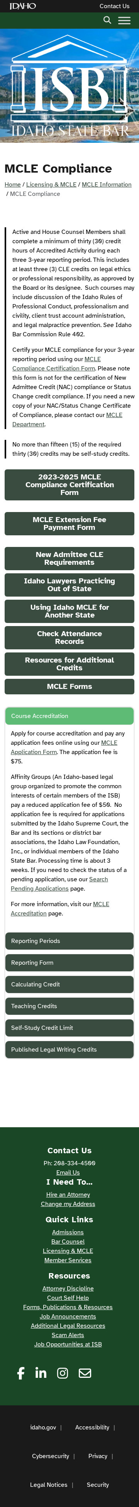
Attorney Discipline (68, 1288)
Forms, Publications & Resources (68, 1307)
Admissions (68, 1232)
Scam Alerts (68, 1335)
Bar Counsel (68, 1242)
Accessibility (92, 1427)
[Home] (24, 6)
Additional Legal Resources (68, 1326)
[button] (107, 19)
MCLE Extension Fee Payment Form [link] (69, 523)
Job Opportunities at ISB (68, 1344)
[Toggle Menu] (124, 20)
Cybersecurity (50, 1456)
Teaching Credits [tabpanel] (34, 1006)
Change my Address (68, 1204)
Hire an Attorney (68, 1195)
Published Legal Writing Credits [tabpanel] (54, 1050)
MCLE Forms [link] (69, 686)
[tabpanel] (69, 716)
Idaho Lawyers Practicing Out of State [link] (69, 584)
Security (98, 1485)
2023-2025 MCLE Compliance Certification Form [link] (69, 484)
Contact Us (115, 6)
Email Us (68, 1173)
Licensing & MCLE (51, 185)
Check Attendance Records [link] (69, 637)
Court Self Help (68, 1298)
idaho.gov (43, 1427)
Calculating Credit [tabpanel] (35, 984)
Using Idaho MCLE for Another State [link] (70, 611)
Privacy (97, 1456)
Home (13, 185)
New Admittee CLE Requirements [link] (69, 558)
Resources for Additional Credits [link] (69, 664)
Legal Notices (49, 1485)
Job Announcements (68, 1316)
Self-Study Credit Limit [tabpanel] (42, 1028)
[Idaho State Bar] (69, 86)
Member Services (68, 1260)
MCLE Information (107, 185)
